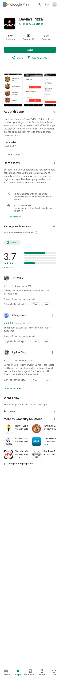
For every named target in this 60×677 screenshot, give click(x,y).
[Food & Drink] (13, 154)
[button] (33, 39)
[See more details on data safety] (14, 216)
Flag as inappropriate (18, 463)
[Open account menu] (54, 4)
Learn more (19, 197)
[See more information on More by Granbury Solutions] (54, 419)
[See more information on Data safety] (54, 163)
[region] (30, 37)
